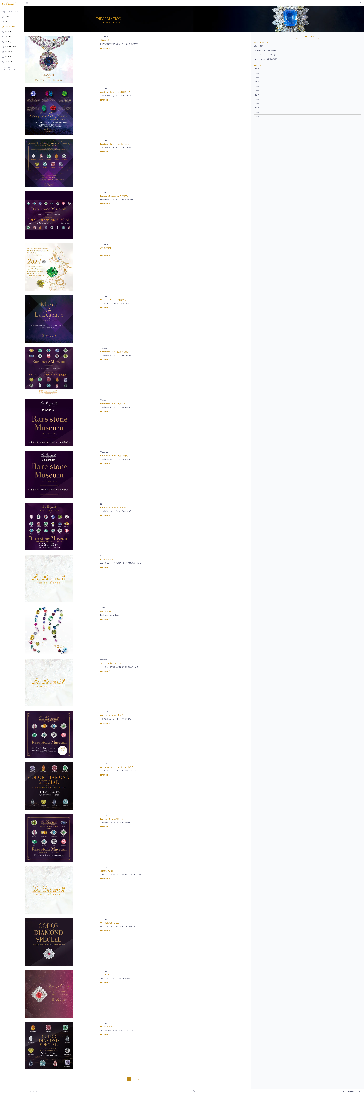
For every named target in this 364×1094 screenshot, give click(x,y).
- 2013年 (256, 117)
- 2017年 (256, 104)
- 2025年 (256, 69)
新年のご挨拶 (258, 46)
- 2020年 (256, 91)
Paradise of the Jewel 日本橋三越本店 (266, 55)
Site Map (38, 1091)
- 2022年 (256, 82)
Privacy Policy (30, 1091)
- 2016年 (256, 108)
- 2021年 (256, 86)
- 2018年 (256, 99)
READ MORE (104, 48)
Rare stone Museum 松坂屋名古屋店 (265, 59)
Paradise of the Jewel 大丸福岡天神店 (266, 50)
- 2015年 (256, 112)
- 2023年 (256, 77)
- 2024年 (256, 73)
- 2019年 (256, 95)
